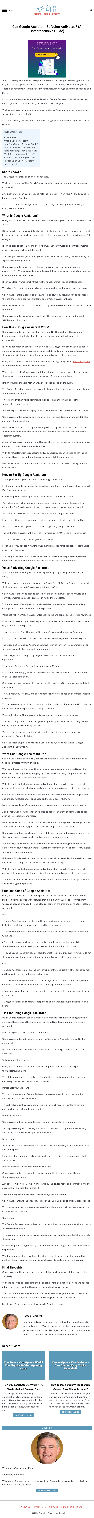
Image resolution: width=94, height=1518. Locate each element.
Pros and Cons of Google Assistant (20, 157)
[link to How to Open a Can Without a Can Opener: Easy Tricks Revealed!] (70, 1365)
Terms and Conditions (71, 1506)
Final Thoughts (11, 164)
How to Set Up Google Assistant (19, 147)
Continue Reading (23, 1415)
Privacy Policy (40, 1506)
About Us (25, 1506)
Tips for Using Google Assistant (19, 160)
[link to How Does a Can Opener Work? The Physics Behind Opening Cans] (23, 1365)
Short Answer (10, 137)
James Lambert (32, 1316)
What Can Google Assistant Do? (19, 154)
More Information (47, 1490)
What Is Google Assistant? (16, 140)
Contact (53, 1506)
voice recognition (81, 361)
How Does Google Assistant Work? (21, 144)
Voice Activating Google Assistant (20, 150)
